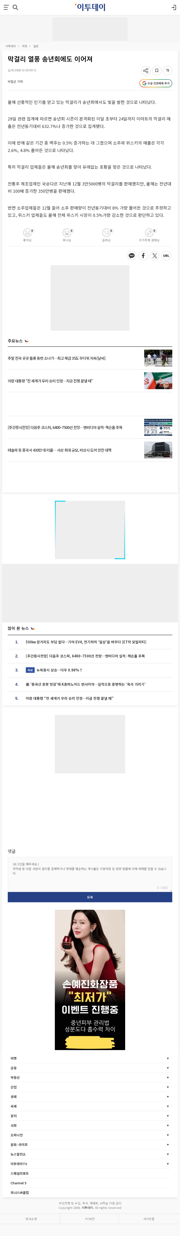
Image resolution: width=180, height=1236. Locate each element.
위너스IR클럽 (20, 1192)
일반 (35, 46)
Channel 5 (18, 1183)
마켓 (24, 46)
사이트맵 (148, 1219)
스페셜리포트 (20, 1173)
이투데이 (11, 46)
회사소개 (31, 1219)
